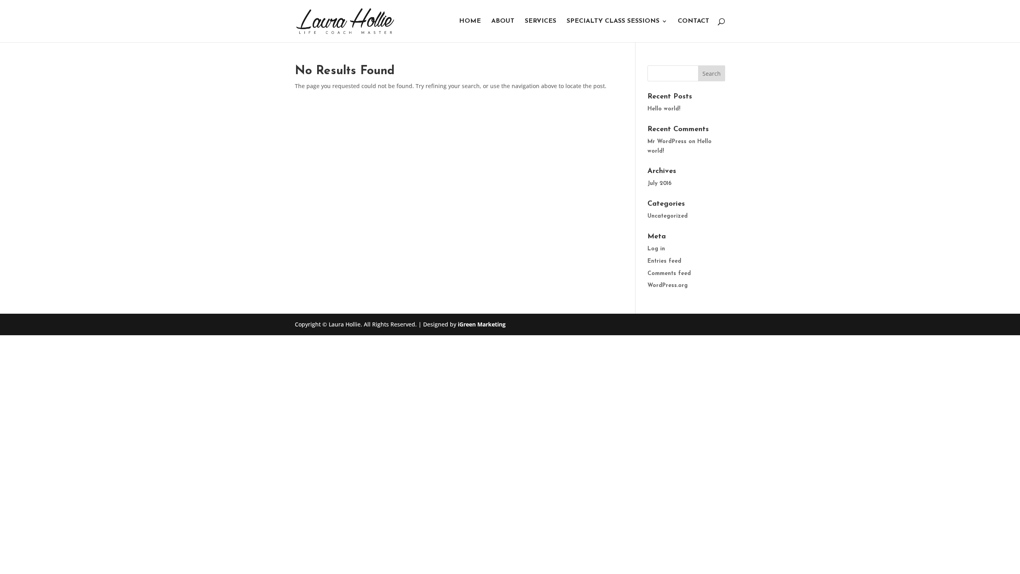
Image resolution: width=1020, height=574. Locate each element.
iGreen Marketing (482, 324)
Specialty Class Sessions (613, 21)
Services (540, 21)
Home (470, 21)
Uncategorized (667, 216)
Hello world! (663, 109)
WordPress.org (667, 286)
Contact (693, 21)
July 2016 (659, 184)
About (502, 21)
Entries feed (664, 261)
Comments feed (669, 274)
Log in (656, 249)
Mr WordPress (667, 142)
